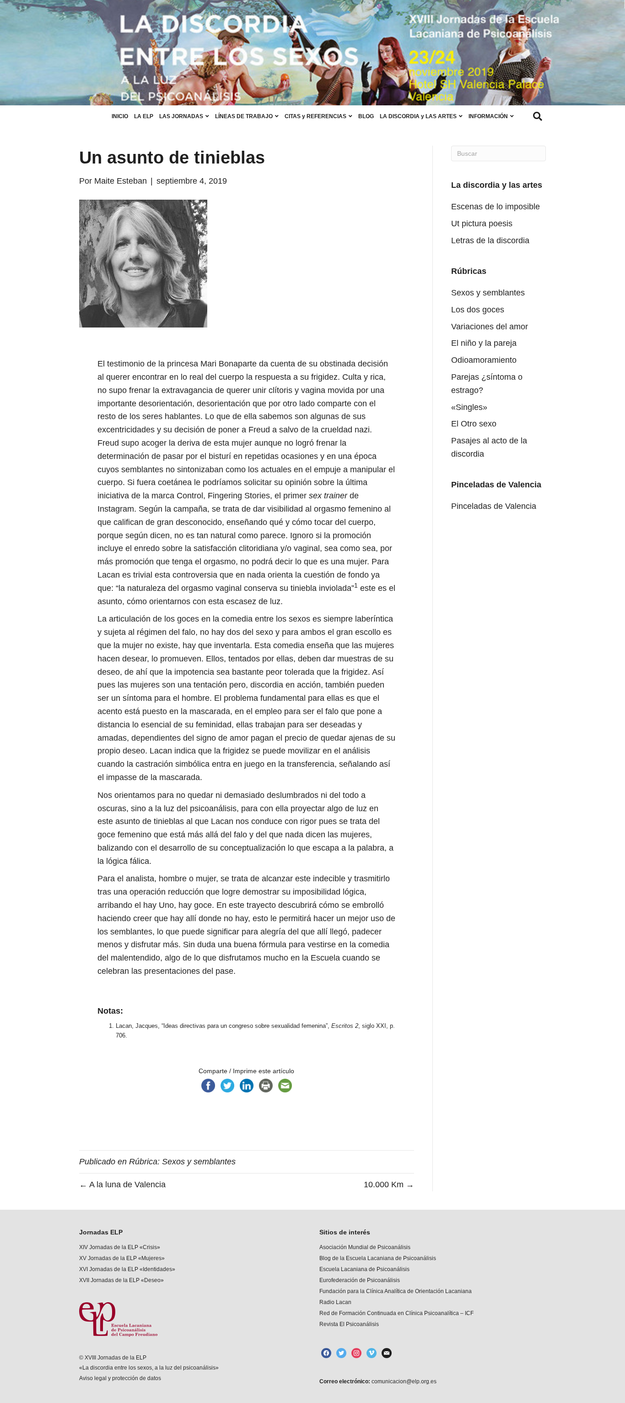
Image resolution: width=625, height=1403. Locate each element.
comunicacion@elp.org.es (403, 1381)
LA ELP (143, 116)
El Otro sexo (473, 423)
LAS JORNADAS (181, 116)
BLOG (366, 116)
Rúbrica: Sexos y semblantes (182, 1161)
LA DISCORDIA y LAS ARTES (418, 116)
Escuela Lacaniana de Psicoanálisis (364, 1269)
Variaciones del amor (489, 326)
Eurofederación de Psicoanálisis (359, 1280)
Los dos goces (477, 309)
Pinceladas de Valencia (493, 506)
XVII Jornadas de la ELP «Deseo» (121, 1280)
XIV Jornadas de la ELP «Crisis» (119, 1247)
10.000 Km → (389, 1184)
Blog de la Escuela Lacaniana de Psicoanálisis (377, 1258)
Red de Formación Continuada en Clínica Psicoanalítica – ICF (396, 1313)
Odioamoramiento (484, 360)
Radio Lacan (335, 1302)
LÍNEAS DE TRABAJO (244, 116)
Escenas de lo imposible (495, 206)
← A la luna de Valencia (122, 1184)
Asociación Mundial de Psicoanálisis (364, 1247)
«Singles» (469, 407)
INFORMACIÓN (488, 116)
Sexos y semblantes (488, 292)
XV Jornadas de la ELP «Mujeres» (122, 1258)
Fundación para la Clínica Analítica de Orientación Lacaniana (395, 1291)
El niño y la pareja (484, 343)
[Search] (537, 116)
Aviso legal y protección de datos (120, 1378)
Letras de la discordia (490, 240)
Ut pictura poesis (481, 223)
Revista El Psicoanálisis (349, 1324)
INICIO (120, 116)
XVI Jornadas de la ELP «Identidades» (127, 1269)
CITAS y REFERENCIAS (315, 116)
